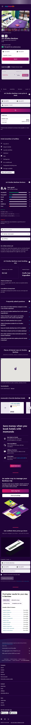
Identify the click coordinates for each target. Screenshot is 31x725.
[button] (2, 6)
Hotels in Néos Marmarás (8, 628)
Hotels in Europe (13, 659)
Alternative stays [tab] (15, 600)
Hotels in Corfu (6, 624)
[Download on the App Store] (13, 713)
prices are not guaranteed (7, 644)
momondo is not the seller (9, 648)
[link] (15, 466)
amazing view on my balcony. (10, 213)
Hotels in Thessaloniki (7, 618)
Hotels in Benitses (16, 660)
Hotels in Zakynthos (7, 626)
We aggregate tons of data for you (11, 650)
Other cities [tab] (6, 600)
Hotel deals (6, 659)
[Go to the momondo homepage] (9, 6)
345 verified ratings (15, 46)
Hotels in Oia (6, 620)
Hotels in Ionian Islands (6, 660)
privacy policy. (26, 581)
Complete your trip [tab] (16, 603)
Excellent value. (7, 211)
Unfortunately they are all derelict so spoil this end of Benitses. (13, 222)
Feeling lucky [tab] (6, 603)
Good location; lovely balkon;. (10, 215)
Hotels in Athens (6, 610)
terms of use (19, 581)
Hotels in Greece (22, 659)
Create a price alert (21, 457)
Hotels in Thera (6, 614)
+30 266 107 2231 (6, 44)
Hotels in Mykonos (7, 612)
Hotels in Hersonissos (8, 630)
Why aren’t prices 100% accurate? (11, 653)
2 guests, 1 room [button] (7, 55)
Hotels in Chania (6, 616)
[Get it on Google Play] (5, 713)
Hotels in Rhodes (7, 622)
